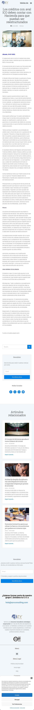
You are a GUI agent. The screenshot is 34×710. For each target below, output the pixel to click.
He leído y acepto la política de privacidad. (14, 576)
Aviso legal (22, 707)
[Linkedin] (23, 391)
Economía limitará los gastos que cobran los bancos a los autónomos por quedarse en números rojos (17, 526)
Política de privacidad (14, 707)
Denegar (17, 699)
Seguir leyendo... (9, 454)
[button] (31, 678)
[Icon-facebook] (10, 391)
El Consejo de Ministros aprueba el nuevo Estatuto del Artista (17, 440)
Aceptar (17, 695)
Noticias (22, 26)
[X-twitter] (14, 391)
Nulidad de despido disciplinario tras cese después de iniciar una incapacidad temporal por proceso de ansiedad (16, 482)
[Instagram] (19, 391)
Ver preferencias (17, 704)
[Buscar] (29, 347)
